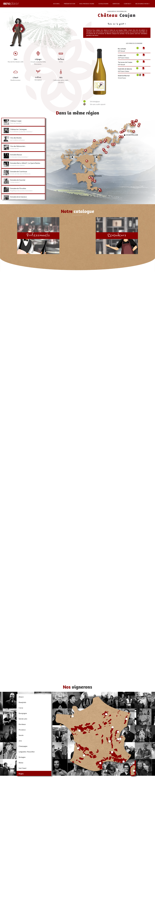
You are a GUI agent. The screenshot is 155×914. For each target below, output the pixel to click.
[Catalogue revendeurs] (117, 235)
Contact (127, 3)
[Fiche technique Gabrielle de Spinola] (134, 69)
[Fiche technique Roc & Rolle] (134, 50)
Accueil (56, 3)
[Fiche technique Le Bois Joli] (134, 56)
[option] (99, 71)
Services (116, 3)
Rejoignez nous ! (143, 3)
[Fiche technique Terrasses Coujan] (134, 63)
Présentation (69, 3)
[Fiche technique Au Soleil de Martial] (134, 76)
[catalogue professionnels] (38, 235)
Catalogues (103, 3)
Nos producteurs (87, 3)
